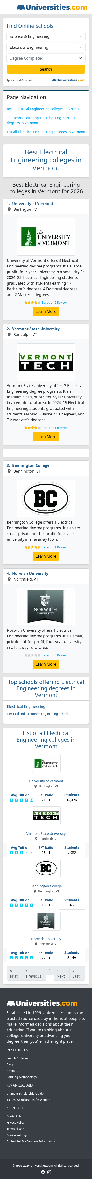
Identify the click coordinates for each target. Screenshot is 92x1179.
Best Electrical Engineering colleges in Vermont (44, 108)
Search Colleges (17, 1058)
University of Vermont (33, 203)
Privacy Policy (15, 1123)
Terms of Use (15, 1129)
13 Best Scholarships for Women (28, 1100)
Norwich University (30, 573)
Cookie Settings (17, 1135)
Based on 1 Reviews (55, 428)
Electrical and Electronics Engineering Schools (38, 714)
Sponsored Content (19, 80)
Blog (10, 1064)
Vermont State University (36, 328)
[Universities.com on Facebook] (43, 1172)
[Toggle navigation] (4, 7)
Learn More (46, 311)
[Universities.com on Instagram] (49, 1172)
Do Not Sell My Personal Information (31, 1141)
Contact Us (14, 1116)
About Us (13, 1071)
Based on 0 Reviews (55, 655)
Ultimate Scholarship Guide (25, 1094)
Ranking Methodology (22, 1077)
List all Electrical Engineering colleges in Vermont (46, 131)
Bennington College (30, 465)
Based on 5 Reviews (55, 303)
